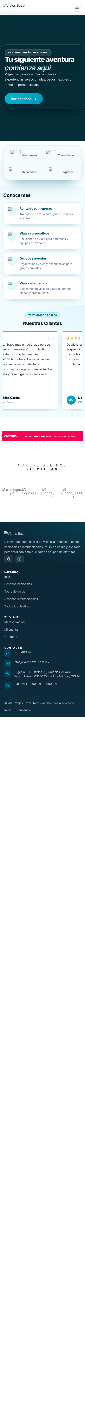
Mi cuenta (11, 629)
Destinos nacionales (18, 584)
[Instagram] (19, 559)
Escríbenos (22, 710)
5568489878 (23, 652)
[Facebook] (8, 559)
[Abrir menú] (77, 7)
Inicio (8, 577)
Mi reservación (14, 622)
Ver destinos (24, 99)
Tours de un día (15, 591)
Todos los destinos (17, 606)
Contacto (10, 637)
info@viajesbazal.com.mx (31, 662)
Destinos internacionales (21, 599)
